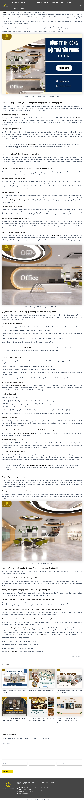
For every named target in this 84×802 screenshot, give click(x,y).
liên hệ (41, 634)
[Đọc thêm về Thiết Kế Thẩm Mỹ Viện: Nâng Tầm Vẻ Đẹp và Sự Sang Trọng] (69, 678)
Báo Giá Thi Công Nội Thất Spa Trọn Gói (41, 690)
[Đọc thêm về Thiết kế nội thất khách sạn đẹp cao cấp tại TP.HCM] (14, 678)
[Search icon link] (80, 6)
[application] (34, 3)
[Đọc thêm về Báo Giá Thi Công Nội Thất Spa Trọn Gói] (42, 678)
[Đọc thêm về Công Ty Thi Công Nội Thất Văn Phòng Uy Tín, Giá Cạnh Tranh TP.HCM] (14, 706)
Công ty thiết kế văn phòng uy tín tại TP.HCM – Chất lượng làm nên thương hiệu (68, 720)
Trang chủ (5, 12)
